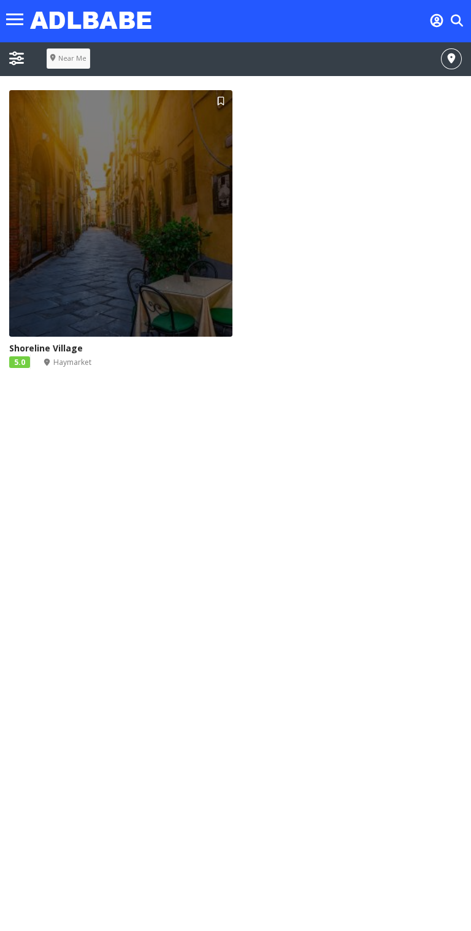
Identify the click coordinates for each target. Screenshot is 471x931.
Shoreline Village (46, 348)
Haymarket (72, 362)
